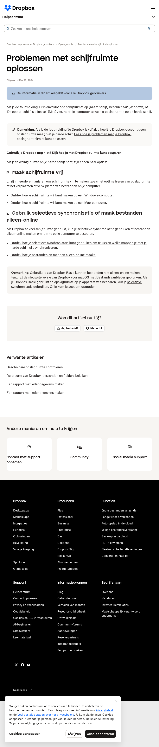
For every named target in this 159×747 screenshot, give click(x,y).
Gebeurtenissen (67, 598)
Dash (60, 536)
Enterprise (64, 529)
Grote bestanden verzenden (120, 510)
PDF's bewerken (112, 542)
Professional (65, 516)
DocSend (63, 542)
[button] (8, 28)
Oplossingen (21, 536)
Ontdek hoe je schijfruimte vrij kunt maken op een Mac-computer (58, 203)
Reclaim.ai (64, 555)
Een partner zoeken (70, 650)
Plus (60, 510)
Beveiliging (20, 542)
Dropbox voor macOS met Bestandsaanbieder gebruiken (99, 277)
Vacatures (108, 598)
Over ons (107, 592)
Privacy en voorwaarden (28, 605)
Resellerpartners (68, 637)
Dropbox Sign (66, 549)
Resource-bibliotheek (71, 611)
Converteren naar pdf (116, 555)
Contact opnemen (25, 598)
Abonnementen (67, 562)
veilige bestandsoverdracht (119, 529)
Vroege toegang (23, 549)
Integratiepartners (69, 643)
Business (63, 523)
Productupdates (67, 568)
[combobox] (79, 29)
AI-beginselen (22, 624)
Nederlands (20, 689)
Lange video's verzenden (118, 516)
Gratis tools (20, 568)
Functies (19, 529)
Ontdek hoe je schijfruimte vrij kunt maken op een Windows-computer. (62, 195)
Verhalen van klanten (71, 605)
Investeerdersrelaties (115, 605)
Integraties (20, 523)
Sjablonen (20, 562)
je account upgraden (80, 287)
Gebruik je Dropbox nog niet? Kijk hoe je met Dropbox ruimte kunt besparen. (64, 153)
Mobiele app (21, 516)
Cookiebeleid (21, 611)
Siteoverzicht (21, 630)
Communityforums (69, 624)
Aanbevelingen (67, 630)
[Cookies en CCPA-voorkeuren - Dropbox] (63, 719)
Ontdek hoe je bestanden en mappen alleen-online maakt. (53, 255)
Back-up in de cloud (115, 536)
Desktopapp (21, 510)
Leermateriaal (22, 637)
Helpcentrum (12, 17)
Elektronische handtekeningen (122, 549)
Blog (60, 592)
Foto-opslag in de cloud (117, 523)
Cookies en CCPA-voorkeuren (32, 617)
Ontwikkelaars (66, 617)
